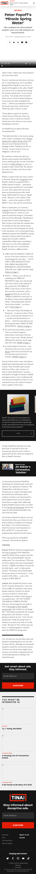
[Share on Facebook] (10, 42)
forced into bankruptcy (16, 507)
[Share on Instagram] (18, 858)
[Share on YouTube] (23, 858)
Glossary (5, 835)
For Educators (7, 840)
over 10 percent (11, 552)
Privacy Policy (10, 870)
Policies (18, 865)
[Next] (31, 433)
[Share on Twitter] (14, 42)
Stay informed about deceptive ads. (18, 806)
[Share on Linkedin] (18, 42)
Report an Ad (24, 835)
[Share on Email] (22, 42)
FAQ (3, 838)
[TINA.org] (18, 797)
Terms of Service (21, 870)
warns (28, 596)
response (5, 210)
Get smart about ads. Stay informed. (18, 668)
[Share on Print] (26, 42)
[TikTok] (28, 858)
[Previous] (5, 433)
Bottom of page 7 (12, 272)
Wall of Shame (16, 164)
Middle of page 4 (23, 343)
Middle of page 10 (19, 357)
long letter (24, 179)
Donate (22, 838)
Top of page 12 (15, 307)
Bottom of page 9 (24, 326)
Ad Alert (18, 10)
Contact (18, 867)
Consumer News (7, 753)
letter (12, 563)
